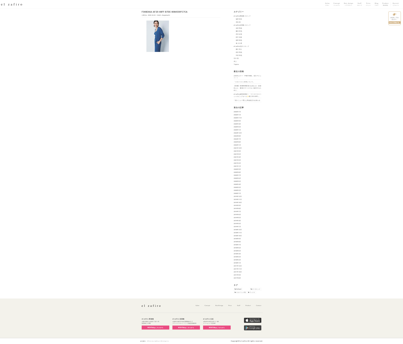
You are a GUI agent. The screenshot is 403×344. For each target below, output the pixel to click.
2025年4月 (237, 124)
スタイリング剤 (241, 292)
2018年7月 (237, 245)
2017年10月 (238, 272)
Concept (207, 305)
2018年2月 (237, 260)
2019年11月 (238, 199)
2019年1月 (237, 226)
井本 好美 (239, 34)
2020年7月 (237, 175)
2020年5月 (237, 181)
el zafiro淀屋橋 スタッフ (242, 25)
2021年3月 (237, 160)
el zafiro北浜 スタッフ (241, 46)
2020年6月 (237, 178)
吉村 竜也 (239, 28)
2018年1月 (237, 263)
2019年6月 (237, 214)
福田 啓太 (239, 19)
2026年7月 (237, 112)
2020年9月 (237, 169)
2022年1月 (237, 145)
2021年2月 (237, 163)
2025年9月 (237, 121)
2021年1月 (237, 166)
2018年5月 (237, 251)
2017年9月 (237, 275)
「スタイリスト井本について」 (244, 82)
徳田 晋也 (239, 40)
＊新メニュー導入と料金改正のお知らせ (247, 100)
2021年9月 (237, 151)
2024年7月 (237, 139)
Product (248, 305)
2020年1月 (237, 193)
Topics (236, 64)
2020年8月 (237, 172)
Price (230, 305)
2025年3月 (237, 127)
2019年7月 (237, 211)
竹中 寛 (236, 58)
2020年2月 (237, 190)
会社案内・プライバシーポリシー (150, 341)
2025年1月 (237, 130)
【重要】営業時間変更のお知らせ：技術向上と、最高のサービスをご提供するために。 (247, 88)
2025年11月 (238, 118)
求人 (235, 61)
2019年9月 (237, 205)
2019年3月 (237, 223)
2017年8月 (237, 278)
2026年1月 (237, 115)
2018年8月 (237, 241)
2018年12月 (238, 229)
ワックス (252, 292)
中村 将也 (239, 55)
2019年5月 (237, 217)
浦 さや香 (239, 43)
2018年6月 (237, 248)
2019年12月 (238, 196)
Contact (258, 305)
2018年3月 (237, 257)
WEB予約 (155, 327)
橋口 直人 (239, 49)
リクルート (165, 341)
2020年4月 (237, 184)
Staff (238, 305)
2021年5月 (237, 154)
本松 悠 (238, 22)
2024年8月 (237, 136)
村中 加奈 (239, 37)
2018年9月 (237, 238)
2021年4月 (237, 157)
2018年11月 (238, 232)
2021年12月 (238, 148)
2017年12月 (238, 266)
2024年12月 (238, 133)
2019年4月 (237, 220)
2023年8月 (237, 142)
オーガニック (256, 289)
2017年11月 (238, 269)
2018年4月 (237, 254)
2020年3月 (237, 187)
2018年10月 (238, 235)
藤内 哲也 (239, 31)
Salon (197, 305)
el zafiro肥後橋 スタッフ (242, 16)
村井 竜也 (239, 52)
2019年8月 (237, 208)
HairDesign (219, 305)
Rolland (238, 289)
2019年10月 (238, 202)
